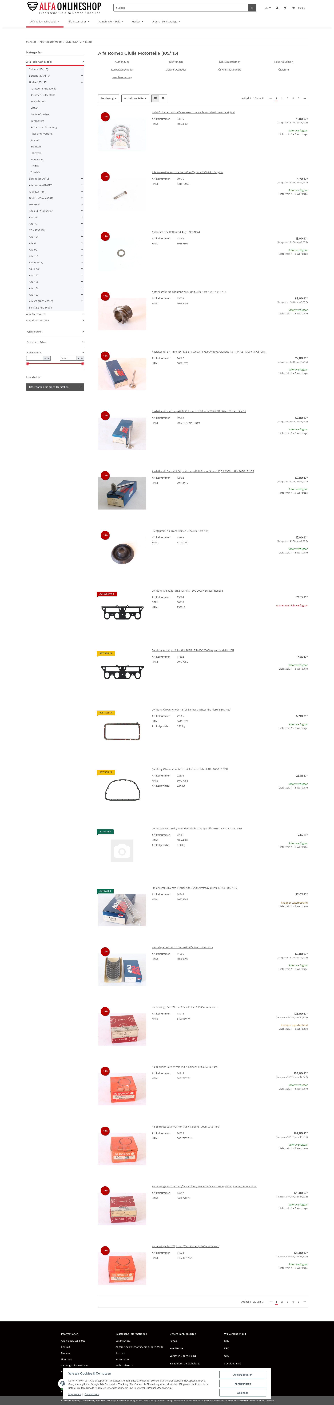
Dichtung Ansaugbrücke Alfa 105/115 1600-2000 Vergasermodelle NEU (193, 650)
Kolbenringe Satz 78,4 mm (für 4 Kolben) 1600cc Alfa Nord (185, 1246)
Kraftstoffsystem (40, 114)
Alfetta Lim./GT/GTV (40, 185)
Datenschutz (92, 1394)
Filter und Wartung (41, 133)
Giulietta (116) (37, 191)
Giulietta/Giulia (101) (41, 198)
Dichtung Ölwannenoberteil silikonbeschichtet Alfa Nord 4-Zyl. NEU (191, 709)
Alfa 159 (33, 294)
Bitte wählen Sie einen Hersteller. (49, 387)
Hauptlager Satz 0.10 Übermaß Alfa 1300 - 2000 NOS (182, 947)
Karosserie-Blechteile (42, 95)
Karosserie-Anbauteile (43, 88)
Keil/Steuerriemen (229, 61)
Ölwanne (283, 69)
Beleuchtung (37, 101)
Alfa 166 (33, 288)
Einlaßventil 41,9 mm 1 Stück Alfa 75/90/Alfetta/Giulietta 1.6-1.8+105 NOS (194, 887)
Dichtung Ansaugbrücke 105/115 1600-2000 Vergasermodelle (187, 590)
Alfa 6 (32, 243)
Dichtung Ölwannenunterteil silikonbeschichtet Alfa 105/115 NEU (190, 769)
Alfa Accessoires (35, 314)
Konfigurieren (243, 1383)
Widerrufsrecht (124, 1365)
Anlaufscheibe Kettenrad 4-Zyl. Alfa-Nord (176, 232)
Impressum (74, 1394)
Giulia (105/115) (38, 82)
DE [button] (266, 7)
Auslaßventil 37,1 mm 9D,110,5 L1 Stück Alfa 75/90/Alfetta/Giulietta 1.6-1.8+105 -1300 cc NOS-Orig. (209, 351)
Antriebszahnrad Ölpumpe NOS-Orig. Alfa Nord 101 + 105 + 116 (189, 292)
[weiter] (304, 98)
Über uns (66, 1359)
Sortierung (107, 98)
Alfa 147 (33, 275)
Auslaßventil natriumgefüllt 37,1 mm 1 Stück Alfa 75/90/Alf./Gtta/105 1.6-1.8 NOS (199, 411)
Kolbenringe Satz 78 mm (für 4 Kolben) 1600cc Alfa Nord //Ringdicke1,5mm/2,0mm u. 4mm (204, 1186)
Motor (34, 108)
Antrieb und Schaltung (43, 127)
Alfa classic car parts (73, 1340)
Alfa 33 (33, 217)
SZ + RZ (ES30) (37, 230)
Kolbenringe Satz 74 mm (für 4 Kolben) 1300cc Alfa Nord (184, 1007)
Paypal (173, 1340)
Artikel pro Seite (134, 98)
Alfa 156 (33, 281)
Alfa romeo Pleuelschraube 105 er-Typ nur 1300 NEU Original (187, 172)
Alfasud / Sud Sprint (41, 211)
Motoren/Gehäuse (175, 69)
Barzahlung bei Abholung (185, 1363)
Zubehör (35, 172)
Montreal (34, 204)
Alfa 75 (33, 223)
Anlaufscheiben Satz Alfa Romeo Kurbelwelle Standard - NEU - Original (193, 112)
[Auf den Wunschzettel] (140, 116)
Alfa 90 (33, 249)
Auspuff (35, 140)
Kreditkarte (176, 1348)
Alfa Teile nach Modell (39, 61)
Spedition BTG (232, 1363)
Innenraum (36, 159)
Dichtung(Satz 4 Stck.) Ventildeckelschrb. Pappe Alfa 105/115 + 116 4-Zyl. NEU (197, 828)
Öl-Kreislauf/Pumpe (229, 69)
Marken (65, 1353)
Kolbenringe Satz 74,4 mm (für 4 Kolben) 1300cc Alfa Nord (185, 1126)
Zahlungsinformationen (75, 1365)
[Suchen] (252, 7)
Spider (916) (36, 262)
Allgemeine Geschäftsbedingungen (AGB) (139, 1347)
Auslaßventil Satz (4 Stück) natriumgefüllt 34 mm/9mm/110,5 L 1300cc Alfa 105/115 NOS (203, 471)
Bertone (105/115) (39, 75)
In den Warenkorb (283, 155)
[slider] (28, 364)
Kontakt (65, 1347)
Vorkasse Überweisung (183, 1355)
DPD (226, 1348)
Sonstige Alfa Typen (40, 307)
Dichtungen (176, 61)
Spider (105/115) (38, 69)
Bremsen (35, 146)
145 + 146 (34, 269)
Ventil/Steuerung (122, 77)
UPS (226, 1355)
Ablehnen (243, 1392)
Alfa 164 (33, 236)
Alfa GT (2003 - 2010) (41, 301)
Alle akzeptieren (242, 1374)
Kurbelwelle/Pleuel (122, 69)
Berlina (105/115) (39, 178)
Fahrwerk (35, 153)
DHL (226, 1340)
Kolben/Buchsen (283, 61)
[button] (277, 8)
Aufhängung (122, 61)
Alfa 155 (33, 256)
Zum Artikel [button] (284, 616)
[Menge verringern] (262, 145)
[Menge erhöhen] (305, 145)
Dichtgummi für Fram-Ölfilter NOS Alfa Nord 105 (180, 531)
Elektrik (34, 165)
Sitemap (120, 1353)
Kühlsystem (37, 120)
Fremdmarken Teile (37, 320)
